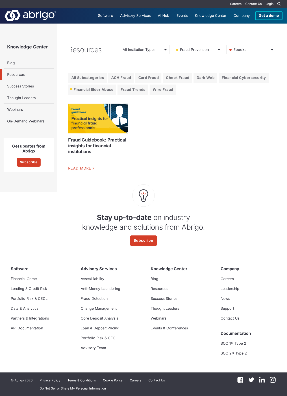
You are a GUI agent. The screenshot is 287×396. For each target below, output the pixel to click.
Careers (235, 4)
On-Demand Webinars (25, 121)
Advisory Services (135, 15)
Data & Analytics (24, 308)
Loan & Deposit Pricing (100, 328)
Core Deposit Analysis (99, 318)
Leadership (230, 288)
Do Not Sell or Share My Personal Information (73, 388)
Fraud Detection (94, 298)
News (225, 298)
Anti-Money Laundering (100, 288)
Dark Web (206, 77)
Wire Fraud (163, 89)
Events (182, 15)
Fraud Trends (133, 89)
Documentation (236, 333)
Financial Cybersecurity (244, 77)
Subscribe (28, 162)
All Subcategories (87, 77)
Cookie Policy (113, 380)
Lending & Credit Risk (29, 288)
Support (227, 308)
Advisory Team (93, 348)
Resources (16, 74)
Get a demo (269, 15)
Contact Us (253, 4)
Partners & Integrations (30, 318)
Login (269, 4)
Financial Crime (24, 278)
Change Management (99, 308)
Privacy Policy (50, 380)
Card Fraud (148, 77)
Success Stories (20, 86)
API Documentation (27, 328)
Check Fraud (177, 77)
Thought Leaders (21, 98)
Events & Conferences (169, 328)
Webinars (15, 109)
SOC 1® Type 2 (233, 343)
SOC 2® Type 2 (234, 353)
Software (105, 15)
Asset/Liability (92, 278)
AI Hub (163, 15)
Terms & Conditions (81, 380)
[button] (72, 388)
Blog (11, 63)
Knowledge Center (210, 15)
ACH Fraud (121, 77)
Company (241, 15)
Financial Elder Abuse (93, 89)
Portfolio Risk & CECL (29, 298)
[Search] (279, 4)
